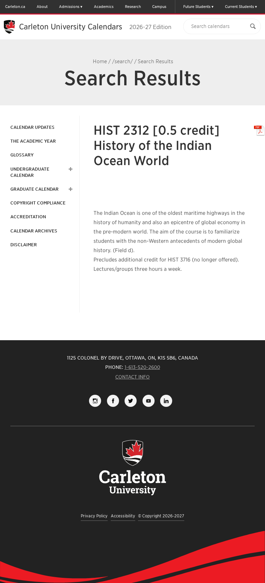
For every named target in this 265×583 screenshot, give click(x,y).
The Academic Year (33, 141)
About (42, 6)
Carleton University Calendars (95, 26)
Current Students (239, 6)
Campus (159, 6)
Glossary (21, 154)
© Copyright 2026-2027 (161, 515)
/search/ (122, 61)
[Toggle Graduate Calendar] (69, 189)
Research (133, 6)
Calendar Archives (33, 230)
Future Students (196, 6)
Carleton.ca (15, 6)
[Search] (253, 26)
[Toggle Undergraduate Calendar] (69, 169)
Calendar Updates (32, 127)
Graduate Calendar (34, 189)
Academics (104, 6)
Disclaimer (23, 244)
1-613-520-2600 (142, 367)
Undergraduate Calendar (29, 172)
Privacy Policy (94, 515)
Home (100, 61)
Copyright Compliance (38, 203)
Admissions (69, 6)
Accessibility (123, 515)
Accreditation (28, 216)
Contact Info (132, 377)
